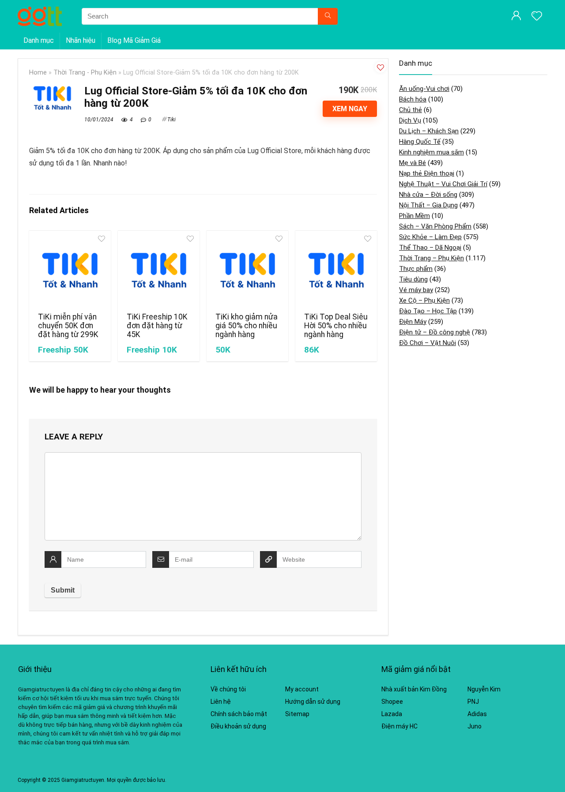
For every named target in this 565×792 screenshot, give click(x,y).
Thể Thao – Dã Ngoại (430, 247)
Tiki (171, 119)
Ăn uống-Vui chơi (424, 89)
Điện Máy (412, 322)
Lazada (391, 713)
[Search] (328, 16)
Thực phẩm (416, 269)
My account (302, 689)
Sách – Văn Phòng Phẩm (435, 226)
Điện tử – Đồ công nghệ (434, 332)
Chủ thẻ (410, 110)
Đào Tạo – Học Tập (428, 311)
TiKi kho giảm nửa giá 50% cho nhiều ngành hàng (246, 325)
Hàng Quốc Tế (420, 142)
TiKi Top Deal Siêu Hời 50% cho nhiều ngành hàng (336, 325)
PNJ (473, 701)
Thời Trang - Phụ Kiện (85, 72)
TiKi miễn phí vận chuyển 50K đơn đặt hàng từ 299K (68, 325)
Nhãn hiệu (80, 40)
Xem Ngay (349, 109)
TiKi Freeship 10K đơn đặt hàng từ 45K (157, 325)
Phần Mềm (414, 216)
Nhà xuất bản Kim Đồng (414, 689)
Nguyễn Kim (484, 689)
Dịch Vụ (410, 120)
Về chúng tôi (228, 689)
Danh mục (38, 40)
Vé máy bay (416, 290)
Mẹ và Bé (412, 163)
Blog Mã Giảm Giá (134, 40)
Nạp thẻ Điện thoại (426, 173)
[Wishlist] (536, 17)
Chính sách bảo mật (239, 713)
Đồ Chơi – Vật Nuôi (427, 343)
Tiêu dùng (413, 279)
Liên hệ (221, 701)
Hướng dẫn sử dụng (312, 701)
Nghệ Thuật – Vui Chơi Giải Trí (443, 184)
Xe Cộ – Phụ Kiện (424, 300)
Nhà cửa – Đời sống (428, 195)
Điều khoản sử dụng (238, 726)
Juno (474, 726)
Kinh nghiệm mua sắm (431, 152)
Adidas (477, 713)
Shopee (392, 701)
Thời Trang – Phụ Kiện (431, 258)
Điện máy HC (399, 726)
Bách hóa (412, 99)
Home (38, 72)
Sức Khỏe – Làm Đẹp (430, 237)
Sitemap (297, 713)
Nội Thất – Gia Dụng (428, 205)
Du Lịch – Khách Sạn (429, 131)
